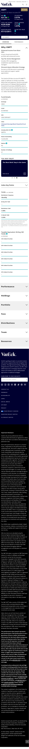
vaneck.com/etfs (9, 682)
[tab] (14, 185)
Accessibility (5, 395)
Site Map (4, 405)
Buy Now (24, 9)
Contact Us (5, 389)
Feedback (4, 392)
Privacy (3, 408)
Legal (3, 398)
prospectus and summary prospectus (12, 684)
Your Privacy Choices (10, 411)
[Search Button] (23, 4)
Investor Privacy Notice (9, 414)
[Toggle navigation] (26, 4)
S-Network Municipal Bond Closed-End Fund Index (13, 124)
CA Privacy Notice (7, 417)
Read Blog (6, 173)
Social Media (5, 401)
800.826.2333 (16, 660)
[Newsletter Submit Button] (26, 380)
